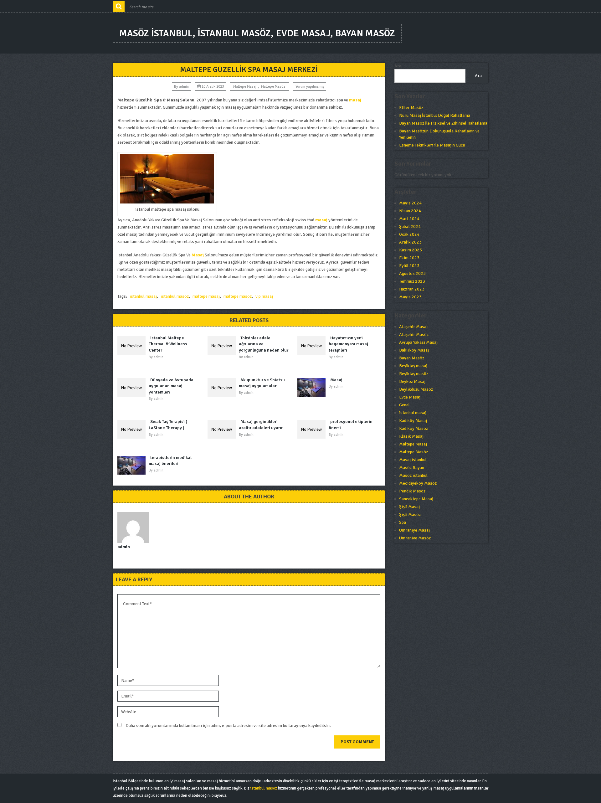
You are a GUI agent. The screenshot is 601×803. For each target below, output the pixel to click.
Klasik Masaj (411, 436)
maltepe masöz (237, 296)
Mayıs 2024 (410, 203)
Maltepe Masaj (244, 86)
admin (184, 86)
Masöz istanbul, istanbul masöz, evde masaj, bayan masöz (257, 33)
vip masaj (264, 296)
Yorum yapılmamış (309, 86)
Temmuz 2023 (412, 281)
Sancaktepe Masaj (416, 499)
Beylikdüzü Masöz (416, 389)
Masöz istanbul (413, 475)
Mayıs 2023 (410, 297)
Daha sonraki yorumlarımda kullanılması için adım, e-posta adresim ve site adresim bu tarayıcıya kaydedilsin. (228, 725)
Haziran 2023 (411, 289)
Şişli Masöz (410, 514)
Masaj (198, 255)
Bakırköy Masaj (414, 350)
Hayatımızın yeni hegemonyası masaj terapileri (348, 344)
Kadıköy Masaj (413, 420)
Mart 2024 (409, 218)
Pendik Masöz (412, 491)
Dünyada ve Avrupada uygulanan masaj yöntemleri (171, 386)
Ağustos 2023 (412, 273)
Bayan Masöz (411, 358)
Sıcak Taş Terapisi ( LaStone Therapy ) (168, 424)
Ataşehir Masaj (413, 326)
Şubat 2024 (410, 226)
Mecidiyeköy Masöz (418, 483)
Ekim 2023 (409, 257)
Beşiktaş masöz (413, 373)
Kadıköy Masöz (413, 428)
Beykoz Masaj (412, 381)
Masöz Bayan (411, 467)
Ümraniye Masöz (415, 538)
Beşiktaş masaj (413, 365)
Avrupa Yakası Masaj (418, 342)
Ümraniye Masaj (414, 530)
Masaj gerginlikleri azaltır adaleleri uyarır (261, 424)
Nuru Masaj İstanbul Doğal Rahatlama (434, 115)
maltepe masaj (206, 296)
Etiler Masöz (411, 107)
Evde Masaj (409, 397)
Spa (402, 522)
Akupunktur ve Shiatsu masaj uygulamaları (262, 383)
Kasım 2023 (410, 250)
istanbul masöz (175, 296)
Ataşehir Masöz (414, 334)
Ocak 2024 (409, 234)
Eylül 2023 (409, 265)
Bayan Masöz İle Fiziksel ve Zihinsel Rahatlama (443, 123)
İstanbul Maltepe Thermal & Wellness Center (168, 344)
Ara (397, 66)
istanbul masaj (143, 296)
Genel (404, 405)
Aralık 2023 (410, 242)
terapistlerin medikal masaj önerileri (170, 460)
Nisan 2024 (410, 211)
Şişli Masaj (409, 506)
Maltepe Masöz (273, 86)
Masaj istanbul (413, 459)
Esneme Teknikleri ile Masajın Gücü (432, 145)
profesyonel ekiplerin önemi (350, 424)
